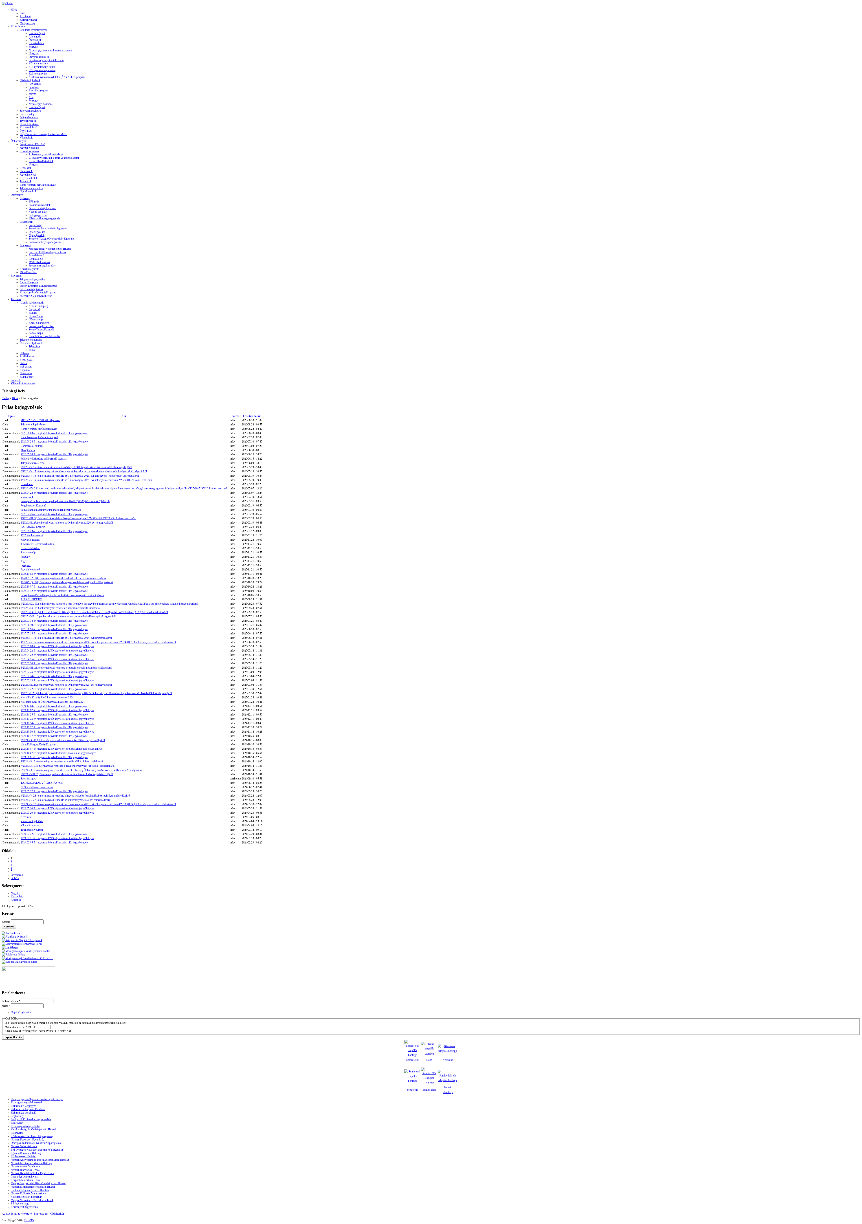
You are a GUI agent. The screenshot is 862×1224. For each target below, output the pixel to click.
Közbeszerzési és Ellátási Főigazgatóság (32, 1136)
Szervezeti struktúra (30, 110)
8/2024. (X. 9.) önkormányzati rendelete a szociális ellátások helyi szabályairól (62, 761)
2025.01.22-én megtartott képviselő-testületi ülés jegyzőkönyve (54, 689)
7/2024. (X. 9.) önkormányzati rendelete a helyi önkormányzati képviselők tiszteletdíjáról (67, 765)
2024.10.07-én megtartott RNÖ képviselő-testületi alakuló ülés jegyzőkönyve (61, 748)
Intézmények (17, 194)
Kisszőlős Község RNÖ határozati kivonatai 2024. (47, 697)
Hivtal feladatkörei (29, 124)
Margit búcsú (28, 450)
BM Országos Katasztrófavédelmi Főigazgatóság (37, 1149)
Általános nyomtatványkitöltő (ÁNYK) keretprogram (57, 77)
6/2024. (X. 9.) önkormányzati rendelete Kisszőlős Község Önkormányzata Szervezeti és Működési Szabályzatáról (81, 770)
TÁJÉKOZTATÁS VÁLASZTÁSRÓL (42, 782)
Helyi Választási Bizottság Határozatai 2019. (43, 134)
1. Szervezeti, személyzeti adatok (46, 154)
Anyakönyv (35, 83)
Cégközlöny (17, 1116)
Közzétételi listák (29, 127)
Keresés (6, 921)
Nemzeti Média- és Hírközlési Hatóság (31, 1163)
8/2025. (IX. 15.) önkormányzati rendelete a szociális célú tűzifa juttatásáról (60, 608)
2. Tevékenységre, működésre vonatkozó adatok (54, 157)
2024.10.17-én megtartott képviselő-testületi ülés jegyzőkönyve (54, 735)
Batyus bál (34, 309)
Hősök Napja (36, 316)
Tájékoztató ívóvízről (32, 829)
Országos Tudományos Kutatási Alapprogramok (36, 1143)
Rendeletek (25, 168)
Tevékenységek (28, 120)
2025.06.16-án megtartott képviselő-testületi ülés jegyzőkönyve (54, 629)
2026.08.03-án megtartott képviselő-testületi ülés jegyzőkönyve (54, 433)
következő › (17, 874)
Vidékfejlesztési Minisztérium (26, 1196)
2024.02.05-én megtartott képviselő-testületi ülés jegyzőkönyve (54, 842)
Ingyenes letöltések (39, 56)
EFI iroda (34, 201)
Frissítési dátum (252, 416)
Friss (22, 13)
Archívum (25, 16)
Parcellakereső (36, 255)
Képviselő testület (29, 178)
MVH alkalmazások (39, 262)
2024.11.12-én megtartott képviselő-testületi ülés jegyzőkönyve (54, 727)
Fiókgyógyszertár (38, 215)
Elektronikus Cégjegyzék (24, 1105)
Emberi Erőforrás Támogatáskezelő (38, 285)
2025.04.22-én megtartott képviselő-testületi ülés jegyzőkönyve (54, 654)
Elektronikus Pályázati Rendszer (28, 1109)
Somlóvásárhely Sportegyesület (45, 242)
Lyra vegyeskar (37, 231)
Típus (11, 416)
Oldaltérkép (57, 1213)
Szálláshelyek (27, 356)
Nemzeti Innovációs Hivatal (25, 1169)
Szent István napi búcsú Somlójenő (39, 437)
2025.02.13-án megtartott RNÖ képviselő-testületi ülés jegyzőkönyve (57, 680)
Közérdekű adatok (29, 151)
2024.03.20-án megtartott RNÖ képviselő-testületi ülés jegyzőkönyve (57, 812)
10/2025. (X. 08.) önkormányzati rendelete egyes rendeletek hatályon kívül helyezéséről (67, 582)
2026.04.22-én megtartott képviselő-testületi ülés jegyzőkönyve (54, 492)
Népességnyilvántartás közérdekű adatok (50, 50)
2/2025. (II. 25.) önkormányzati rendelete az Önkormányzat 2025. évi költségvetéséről (66, 684)
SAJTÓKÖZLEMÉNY (33, 526)
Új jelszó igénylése (21, 1012)
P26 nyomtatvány (38, 73)
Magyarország (27, 23)
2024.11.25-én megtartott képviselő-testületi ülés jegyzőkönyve (54, 714)
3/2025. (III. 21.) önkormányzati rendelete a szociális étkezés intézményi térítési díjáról (66, 667)
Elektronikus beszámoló (23, 1112)
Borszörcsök (412, 1059)
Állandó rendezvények (32, 302)
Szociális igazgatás (38, 90)
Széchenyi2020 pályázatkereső (36, 295)
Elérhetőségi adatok (30, 80)
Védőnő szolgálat (38, 211)
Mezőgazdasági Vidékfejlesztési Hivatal (50, 248)
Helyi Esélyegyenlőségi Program (38, 744)
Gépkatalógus (36, 258)
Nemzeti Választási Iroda (24, 1146)
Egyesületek (26, 221)
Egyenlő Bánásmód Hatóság (26, 1153)
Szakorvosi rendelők (40, 205)
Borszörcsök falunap (32, 445)
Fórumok (16, 380)
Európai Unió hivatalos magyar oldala (31, 1119)
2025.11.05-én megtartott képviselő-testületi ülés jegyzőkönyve (54, 573)
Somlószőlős (429, 1089)
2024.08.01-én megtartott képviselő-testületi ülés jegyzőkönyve (54, 757)
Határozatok (26, 171)
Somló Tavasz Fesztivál (41, 329)
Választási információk (23, 383)
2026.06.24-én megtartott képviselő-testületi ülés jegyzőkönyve (54, 441)
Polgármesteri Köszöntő (32, 144)
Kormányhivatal (28, 19)
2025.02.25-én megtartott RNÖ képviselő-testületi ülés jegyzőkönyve (57, 672)
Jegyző (32, 93)
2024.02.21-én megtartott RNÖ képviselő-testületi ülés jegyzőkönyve (57, 838)
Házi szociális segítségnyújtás (44, 218)
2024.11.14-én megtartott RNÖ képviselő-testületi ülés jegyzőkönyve (57, 723)
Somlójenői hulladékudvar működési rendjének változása (51, 509)
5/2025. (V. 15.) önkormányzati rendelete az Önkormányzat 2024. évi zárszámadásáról (66, 637)
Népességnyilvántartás (41, 104)
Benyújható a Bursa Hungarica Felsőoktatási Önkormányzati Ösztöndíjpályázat (62, 595)
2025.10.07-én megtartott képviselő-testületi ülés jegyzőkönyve (54, 586)
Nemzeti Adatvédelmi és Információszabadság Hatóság (40, 1159)
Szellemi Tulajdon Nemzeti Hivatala (30, 1190)
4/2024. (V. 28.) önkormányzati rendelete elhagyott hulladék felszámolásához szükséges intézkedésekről (75, 795)
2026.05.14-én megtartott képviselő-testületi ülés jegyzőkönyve (54, 454)
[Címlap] (7, 3)
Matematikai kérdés (16, 1027)
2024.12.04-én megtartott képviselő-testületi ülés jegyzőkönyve (54, 706)
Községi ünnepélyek (39, 322)
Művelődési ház (28, 272)
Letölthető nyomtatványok (33, 29)
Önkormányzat (18, 141)
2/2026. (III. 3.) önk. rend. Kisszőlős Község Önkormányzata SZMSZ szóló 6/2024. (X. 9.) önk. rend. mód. (78, 518)
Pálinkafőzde (26, 376)
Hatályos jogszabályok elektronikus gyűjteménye (37, 1099)
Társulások (25, 181)
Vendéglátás (26, 359)
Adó (31, 97)
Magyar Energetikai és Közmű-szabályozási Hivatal (38, 1183)
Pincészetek (26, 373)
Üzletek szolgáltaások (31, 343)
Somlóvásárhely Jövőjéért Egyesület (48, 228)
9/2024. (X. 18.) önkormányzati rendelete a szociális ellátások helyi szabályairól (63, 740)
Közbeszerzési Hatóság (23, 1156)
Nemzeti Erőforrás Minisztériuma (28, 1193)
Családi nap (27, 484)
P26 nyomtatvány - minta (42, 70)
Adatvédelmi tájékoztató (17, 1213)
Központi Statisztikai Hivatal (26, 1180)
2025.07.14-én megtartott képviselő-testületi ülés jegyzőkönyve (54, 620)
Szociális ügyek (37, 33)
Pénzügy (33, 46)
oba (430, 1059)
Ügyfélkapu (26, 130)
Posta (32, 349)
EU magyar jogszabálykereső (26, 1102)
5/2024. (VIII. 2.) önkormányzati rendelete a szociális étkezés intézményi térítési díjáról (67, 774)
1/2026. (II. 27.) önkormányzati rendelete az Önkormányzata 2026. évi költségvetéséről (67, 522)
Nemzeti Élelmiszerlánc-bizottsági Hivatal (33, 1186)
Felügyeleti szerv (29, 117)
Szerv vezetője (27, 114)
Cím (124, 416)
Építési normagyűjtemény (42, 265)
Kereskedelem (36, 43)
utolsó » (15, 878)
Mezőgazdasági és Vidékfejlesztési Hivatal (33, 1129)
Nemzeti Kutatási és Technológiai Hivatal (32, 1173)
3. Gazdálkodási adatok (41, 161)
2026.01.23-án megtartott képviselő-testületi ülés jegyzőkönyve (54, 531)
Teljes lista (34, 346)
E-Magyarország (20, 1203)
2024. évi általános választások (37, 787)
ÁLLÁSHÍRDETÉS (31, 599)
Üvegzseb (34, 53)
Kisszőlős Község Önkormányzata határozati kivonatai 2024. (53, 701)
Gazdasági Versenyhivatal (24, 1176)
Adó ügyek (35, 36)
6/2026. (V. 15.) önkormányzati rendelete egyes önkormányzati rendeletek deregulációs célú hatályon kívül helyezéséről (84, 471)
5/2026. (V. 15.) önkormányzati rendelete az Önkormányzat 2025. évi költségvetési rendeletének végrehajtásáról (80, 475)
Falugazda (25, 245)
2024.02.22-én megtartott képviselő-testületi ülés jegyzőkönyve (54, 834)
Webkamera (26, 366)
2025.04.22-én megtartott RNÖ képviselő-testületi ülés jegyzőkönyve (57, 650)
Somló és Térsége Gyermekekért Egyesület (51, 238)
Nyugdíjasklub (36, 235)
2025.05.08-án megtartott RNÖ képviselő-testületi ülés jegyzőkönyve (57, 646)
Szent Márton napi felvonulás (44, 336)
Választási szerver (30, 825)
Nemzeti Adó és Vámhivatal (25, 1166)
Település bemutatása (31, 339)
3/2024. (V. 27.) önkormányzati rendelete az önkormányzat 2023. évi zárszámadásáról (66, 799)
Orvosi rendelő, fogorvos (42, 208)
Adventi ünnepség (38, 306)
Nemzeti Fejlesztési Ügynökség (27, 1139)
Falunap (33, 312)
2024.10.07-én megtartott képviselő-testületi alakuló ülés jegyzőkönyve (58, 753)
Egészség (25, 198)
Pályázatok (16, 275)
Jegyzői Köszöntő (29, 147)
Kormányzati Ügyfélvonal (24, 1207)
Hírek (14, 9)
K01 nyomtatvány (38, 63)
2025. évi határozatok (32, 535)
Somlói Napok (36, 333)
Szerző (235, 416)
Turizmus (16, 299)
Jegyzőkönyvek (28, 174)
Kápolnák (25, 370)
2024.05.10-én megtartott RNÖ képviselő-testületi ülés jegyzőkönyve (57, 808)
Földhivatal (17, 1132)
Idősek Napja (36, 319)
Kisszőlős (447, 1059)
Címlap (5, 398)
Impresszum (41, 1213)
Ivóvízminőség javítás (31, 289)
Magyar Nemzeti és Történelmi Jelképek (32, 1200)
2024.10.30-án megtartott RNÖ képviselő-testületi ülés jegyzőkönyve (57, 731)
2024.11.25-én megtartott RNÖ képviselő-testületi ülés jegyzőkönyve (57, 718)
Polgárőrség (35, 225)
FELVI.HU (17, 1122)
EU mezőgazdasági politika (25, 1126)
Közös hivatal (18, 26)
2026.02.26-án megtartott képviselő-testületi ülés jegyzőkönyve (54, 514)
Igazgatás (34, 87)
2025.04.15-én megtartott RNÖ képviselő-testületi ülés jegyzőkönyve (57, 659)
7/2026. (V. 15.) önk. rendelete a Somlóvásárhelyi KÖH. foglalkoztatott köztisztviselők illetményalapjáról (76, 467)
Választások (26, 137)
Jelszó (6, 1005)
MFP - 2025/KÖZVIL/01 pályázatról (40, 420)
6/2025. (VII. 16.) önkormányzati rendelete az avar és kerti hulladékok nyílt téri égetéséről (68, 616)
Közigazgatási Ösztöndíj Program (37, 292)
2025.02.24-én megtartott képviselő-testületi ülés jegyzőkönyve (54, 676)
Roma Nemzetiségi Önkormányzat (38, 184)
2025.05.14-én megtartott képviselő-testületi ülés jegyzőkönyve (54, 633)
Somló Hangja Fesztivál (41, 326)
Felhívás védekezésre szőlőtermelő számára (43, 458)
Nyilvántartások (28, 191)
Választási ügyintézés (32, 821)
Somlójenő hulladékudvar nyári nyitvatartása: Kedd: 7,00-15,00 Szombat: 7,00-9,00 (65, 501)
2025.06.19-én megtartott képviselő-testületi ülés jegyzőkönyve (54, 625)
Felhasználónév (11, 1001)
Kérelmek (26, 817)
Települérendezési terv (31, 188)
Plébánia (24, 353)
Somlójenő (412, 1089)
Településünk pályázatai (32, 279)
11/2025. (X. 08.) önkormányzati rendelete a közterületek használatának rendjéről (63, 578)
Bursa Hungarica (29, 282)
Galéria (23, 363)
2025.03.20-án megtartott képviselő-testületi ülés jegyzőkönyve (54, 663)
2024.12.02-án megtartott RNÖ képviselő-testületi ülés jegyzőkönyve (57, 710)
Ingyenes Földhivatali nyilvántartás (47, 252)
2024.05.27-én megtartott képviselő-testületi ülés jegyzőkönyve (54, 791)
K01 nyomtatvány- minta (42, 66)
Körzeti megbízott (29, 269)
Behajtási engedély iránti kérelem (46, 60)
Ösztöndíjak (35, 40)
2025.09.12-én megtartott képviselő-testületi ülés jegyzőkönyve (54, 590)
